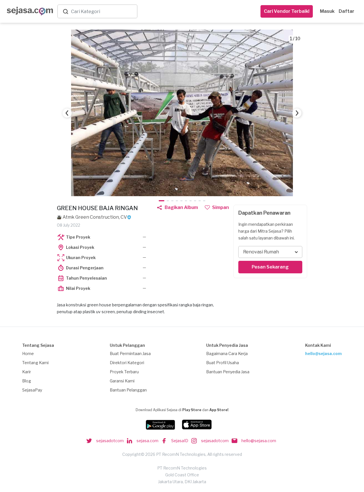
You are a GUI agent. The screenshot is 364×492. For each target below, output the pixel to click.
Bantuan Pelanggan (128, 390)
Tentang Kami (35, 362)
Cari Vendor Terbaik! (286, 11)
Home (28, 353)
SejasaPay (32, 390)
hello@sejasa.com (323, 353)
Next (296, 113)
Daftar (346, 11)
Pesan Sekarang (270, 267)
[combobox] (103, 11)
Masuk (327, 11)
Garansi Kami (122, 380)
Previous (67, 113)
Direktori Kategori (127, 362)
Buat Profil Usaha (222, 362)
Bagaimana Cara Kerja (227, 353)
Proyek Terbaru (124, 371)
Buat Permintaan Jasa (130, 353)
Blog (26, 380)
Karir (26, 371)
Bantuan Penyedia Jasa (227, 371)
